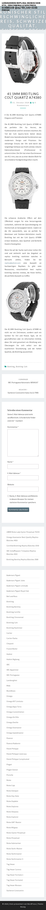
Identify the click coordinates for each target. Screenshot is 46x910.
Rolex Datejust (12, 791)
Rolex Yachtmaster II (14, 859)
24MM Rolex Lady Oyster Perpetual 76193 (23, 532)
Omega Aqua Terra (13, 706)
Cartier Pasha (11, 638)
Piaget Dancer (12, 769)
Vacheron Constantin (15, 890)
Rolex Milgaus (12, 827)
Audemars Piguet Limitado (17, 586)
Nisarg (23, 907)
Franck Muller (11, 649)
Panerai (9, 738)
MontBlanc (10, 691)
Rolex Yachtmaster (14, 854)
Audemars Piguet (13, 575)
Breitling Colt (21, 366)
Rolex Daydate (12, 801)
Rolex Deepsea (12, 811)
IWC (8, 664)
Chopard (9, 643)
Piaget (9, 764)
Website (10, 484)
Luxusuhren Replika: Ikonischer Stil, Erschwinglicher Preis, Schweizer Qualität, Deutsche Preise (21, 3)
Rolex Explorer (12, 817)
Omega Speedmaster (14, 733)
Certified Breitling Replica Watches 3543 (22, 545)
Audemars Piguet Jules (15, 580)
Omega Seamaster (13, 727)
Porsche (9, 775)
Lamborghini (11, 680)
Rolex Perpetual (13, 838)
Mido (8, 685)
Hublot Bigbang (12, 659)
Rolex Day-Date (12, 796)
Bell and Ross (11, 596)
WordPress (31, 904)
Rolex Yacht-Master (14, 848)
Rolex (8, 780)
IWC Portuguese (12, 675)
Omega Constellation (15, 712)
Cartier (9, 633)
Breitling (11, 366)
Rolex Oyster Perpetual (15, 833)
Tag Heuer (10, 864)
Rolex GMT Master (13, 822)
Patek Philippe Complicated (17, 759)
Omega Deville (12, 722)
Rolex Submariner (13, 843)
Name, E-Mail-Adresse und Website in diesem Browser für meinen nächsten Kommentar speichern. (24, 499)
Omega (9, 696)
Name (10, 462)
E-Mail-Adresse (14, 473)
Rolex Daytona (12, 806)
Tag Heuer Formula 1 (14, 875)
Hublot (9, 654)
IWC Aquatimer (12, 670)
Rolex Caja (10, 785)
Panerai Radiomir (13, 743)
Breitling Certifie (13, 612)
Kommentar (13, 427)
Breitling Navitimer (14, 628)
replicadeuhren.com (13, 263)
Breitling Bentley (13, 607)
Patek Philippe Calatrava (16, 754)
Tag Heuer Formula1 (14, 880)
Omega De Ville (12, 717)
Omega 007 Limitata (14, 701)
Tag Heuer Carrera (13, 869)
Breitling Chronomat (15, 617)
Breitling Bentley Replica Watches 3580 (22, 559)
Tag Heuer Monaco (13, 885)
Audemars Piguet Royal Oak (17, 591)
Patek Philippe (12, 748)
